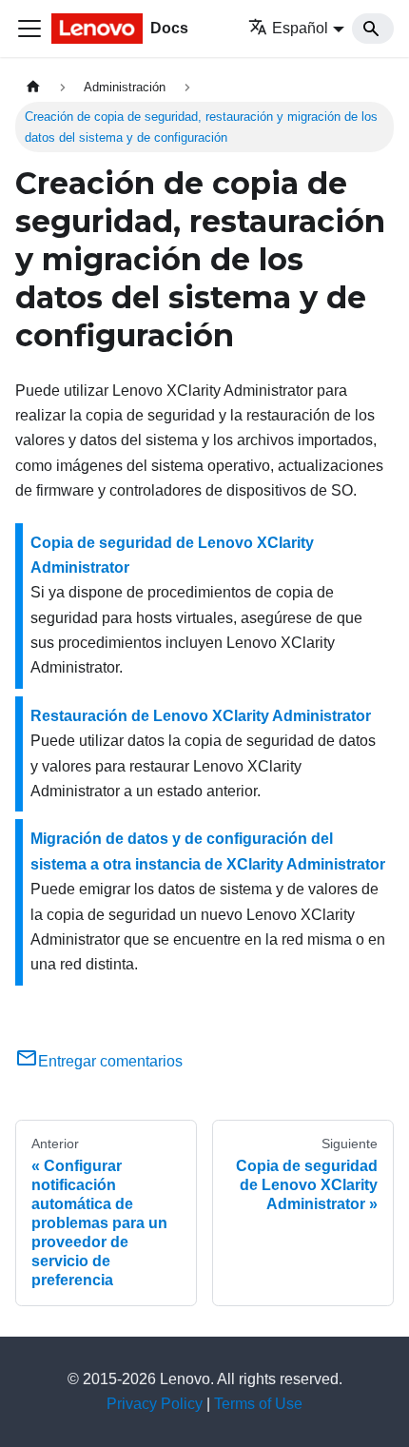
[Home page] (33, 87)
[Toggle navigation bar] (29, 28)
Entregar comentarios (110, 1061)
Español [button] (300, 28)
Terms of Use (258, 1404)
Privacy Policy (155, 1404)
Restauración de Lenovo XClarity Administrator (200, 716)
